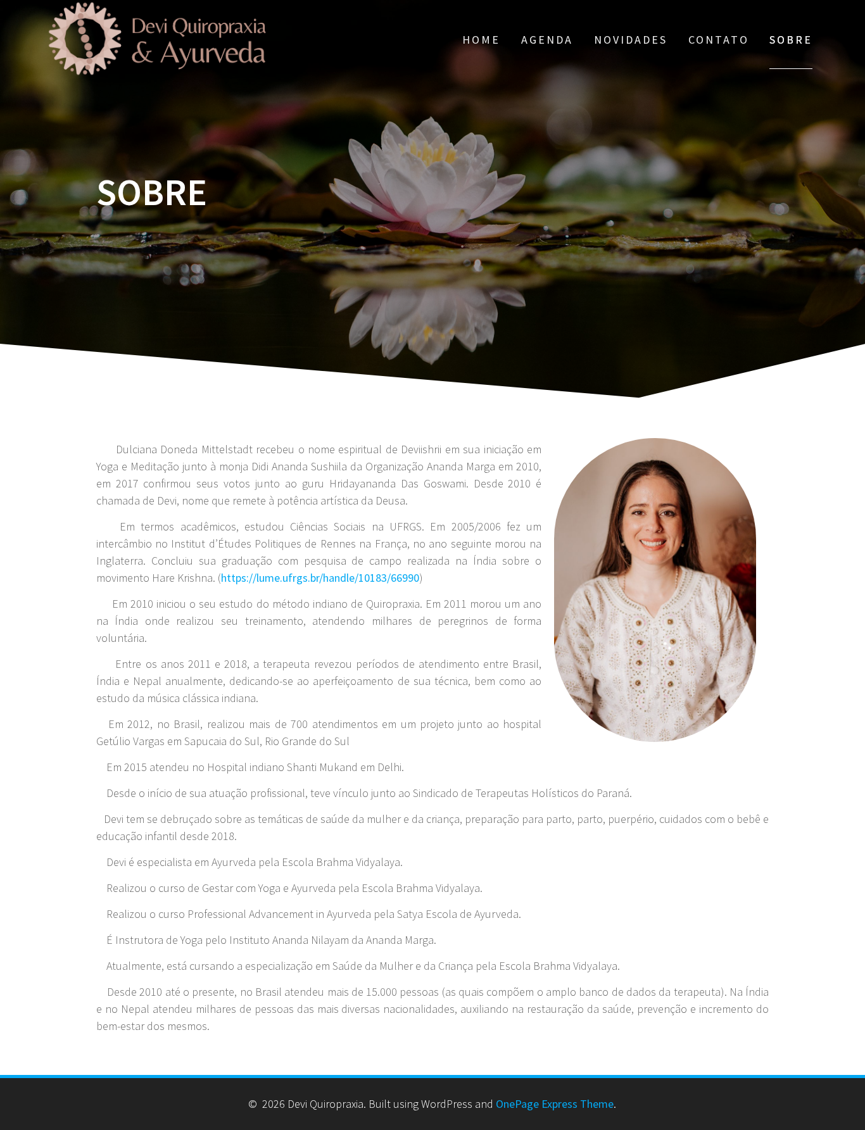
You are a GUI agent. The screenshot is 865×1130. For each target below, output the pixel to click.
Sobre (790, 39)
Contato (718, 39)
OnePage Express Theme (555, 1103)
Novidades (630, 39)
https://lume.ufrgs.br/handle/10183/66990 (320, 577)
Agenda (547, 39)
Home (481, 39)
